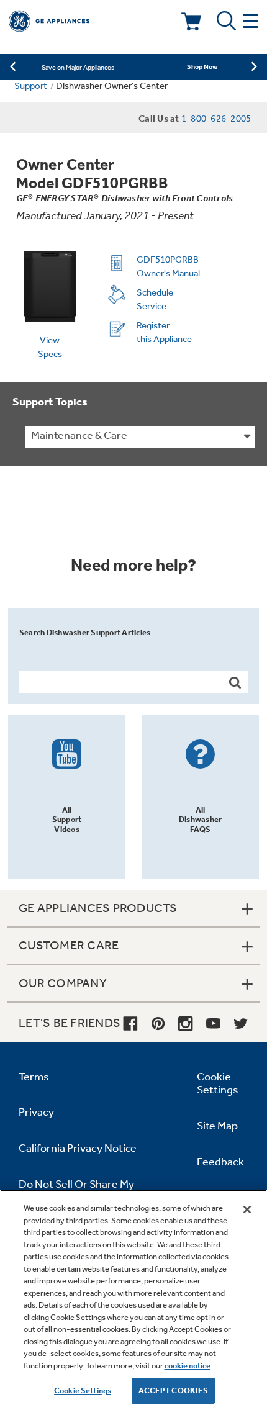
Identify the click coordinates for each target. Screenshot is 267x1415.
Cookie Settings (82, 1390)
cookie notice (187, 1365)
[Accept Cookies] (247, 1209)
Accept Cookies (173, 1390)
